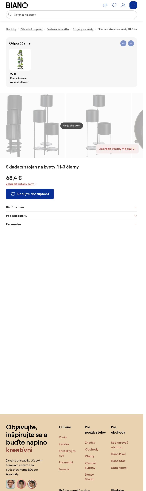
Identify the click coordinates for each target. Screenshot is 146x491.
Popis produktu (16, 215)
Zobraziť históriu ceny (20, 184)
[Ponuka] (133, 5)
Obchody (91, 449)
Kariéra (64, 444)
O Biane (65, 427)
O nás (63, 437)
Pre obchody (118, 429)
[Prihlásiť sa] (123, 5)
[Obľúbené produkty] (114, 5)
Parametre (13, 224)
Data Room (119, 467)
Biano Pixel (118, 454)
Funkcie (64, 469)
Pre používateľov (94, 429)
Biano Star (118, 460)
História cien (15, 207)
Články (89, 456)
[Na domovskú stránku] (17, 5)
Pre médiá (66, 462)
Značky (90, 442)
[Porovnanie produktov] (105, 5)
